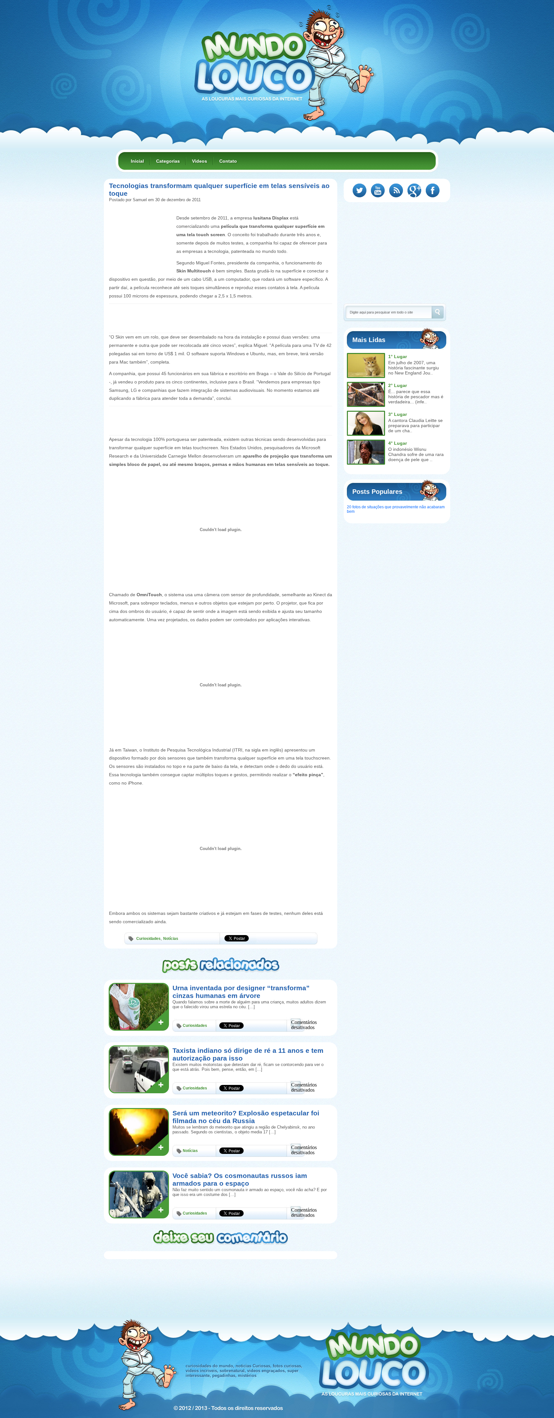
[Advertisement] (141, 228)
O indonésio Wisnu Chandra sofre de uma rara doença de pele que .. (416, 454)
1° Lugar (397, 356)
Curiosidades (148, 938)
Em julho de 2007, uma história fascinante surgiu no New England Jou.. (413, 367)
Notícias (170, 938)
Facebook (433, 190)
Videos (199, 161)
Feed (396, 190)
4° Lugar (397, 443)
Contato (228, 161)
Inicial (137, 161)
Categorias (168, 161)
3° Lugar (397, 414)
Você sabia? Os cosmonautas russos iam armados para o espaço (239, 1179)
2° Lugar (397, 385)
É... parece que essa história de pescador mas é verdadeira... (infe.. (415, 396)
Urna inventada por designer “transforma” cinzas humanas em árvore (241, 991)
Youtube (378, 190)
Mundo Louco (254, 62)
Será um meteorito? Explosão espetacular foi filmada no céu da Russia (245, 1116)
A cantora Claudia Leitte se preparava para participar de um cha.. (415, 425)
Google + (414, 190)
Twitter (359, 190)
